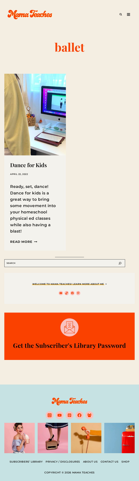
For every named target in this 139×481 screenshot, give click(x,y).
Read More (23, 242)
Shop (125, 461)
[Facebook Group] (89, 415)
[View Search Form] (120, 14)
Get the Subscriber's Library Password (69, 345)
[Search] (120, 263)
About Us (90, 461)
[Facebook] (79, 415)
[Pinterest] (69, 415)
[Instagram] (50, 415)
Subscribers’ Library (26, 461)
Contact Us (110, 461)
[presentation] (35, 114)
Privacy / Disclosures (63, 461)
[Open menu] (128, 14)
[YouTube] (60, 415)
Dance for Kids (28, 165)
